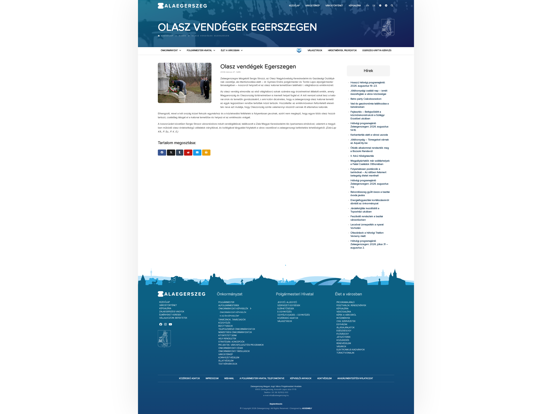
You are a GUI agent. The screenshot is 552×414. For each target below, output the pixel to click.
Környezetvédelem (228, 358)
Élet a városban (230, 50)
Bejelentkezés (276, 404)
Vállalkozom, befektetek (173, 318)
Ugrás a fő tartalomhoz (387, 1)
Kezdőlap (294, 6)
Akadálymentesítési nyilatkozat (355, 378)
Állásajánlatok (346, 328)
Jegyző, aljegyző (287, 302)
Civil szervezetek (346, 321)
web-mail (229, 378)
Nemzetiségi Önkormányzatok (235, 332)
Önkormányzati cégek (230, 348)
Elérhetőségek (285, 309)
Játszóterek (344, 337)
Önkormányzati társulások (234, 351)
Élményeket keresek (170, 315)
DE (374, 6)
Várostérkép (312, 6)
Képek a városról (346, 315)
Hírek (182, 36)
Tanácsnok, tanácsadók (232, 320)
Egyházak (342, 324)
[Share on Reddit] (188, 153)
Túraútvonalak (345, 353)
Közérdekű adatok (287, 318)
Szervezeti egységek (288, 305)
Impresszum (212, 378)
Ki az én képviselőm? (229, 316)
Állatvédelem (225, 361)
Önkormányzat (169, 50)
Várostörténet (334, 6)
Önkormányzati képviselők (233, 309)
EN (367, 6)
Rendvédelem (344, 343)
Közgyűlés (224, 323)
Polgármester (226, 302)
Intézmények (343, 318)
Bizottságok (225, 326)
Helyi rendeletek (227, 339)
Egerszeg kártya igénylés (377, 50)
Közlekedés (343, 340)
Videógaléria (344, 312)
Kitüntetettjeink (227, 335)
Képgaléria (355, 6)
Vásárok (341, 346)
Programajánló (346, 302)
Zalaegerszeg (182, 5)
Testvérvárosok (227, 364)
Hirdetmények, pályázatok (342, 50)
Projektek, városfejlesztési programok (241, 345)
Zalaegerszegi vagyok (171, 312)
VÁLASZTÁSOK (315, 50)
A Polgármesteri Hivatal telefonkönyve (262, 378)
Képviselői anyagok (301, 378)
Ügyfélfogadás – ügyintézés (293, 315)
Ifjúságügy (343, 334)
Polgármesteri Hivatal (199, 50)
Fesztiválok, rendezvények (351, 305)
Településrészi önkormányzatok (236, 329)
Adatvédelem (324, 378)
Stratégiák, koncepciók (231, 342)
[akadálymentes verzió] (386, 6)
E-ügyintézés (284, 312)
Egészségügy (344, 331)
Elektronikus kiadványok (351, 350)
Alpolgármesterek (228, 305)
